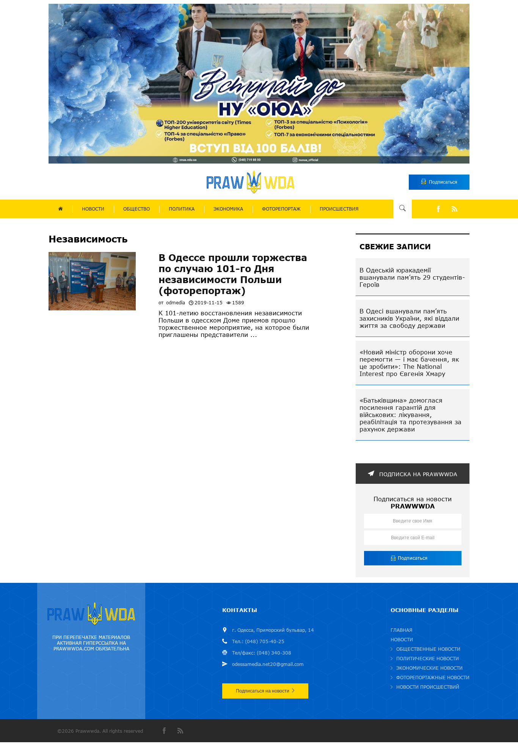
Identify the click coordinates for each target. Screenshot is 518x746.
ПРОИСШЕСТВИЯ (339, 209)
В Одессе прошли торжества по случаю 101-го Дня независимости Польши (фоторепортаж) (233, 274)
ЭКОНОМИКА (228, 209)
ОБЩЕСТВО (136, 209)
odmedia (175, 302)
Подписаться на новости (262, 691)
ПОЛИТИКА (182, 209)
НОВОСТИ (93, 209)
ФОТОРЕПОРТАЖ (281, 209)
